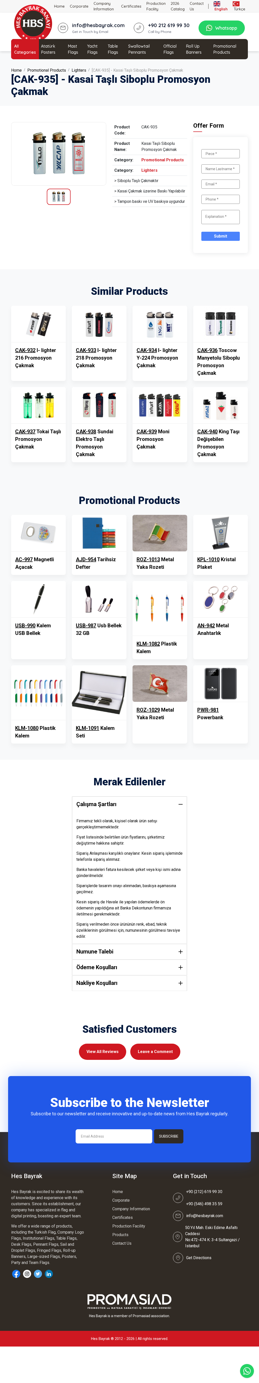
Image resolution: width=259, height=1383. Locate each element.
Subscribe (168, 1136)
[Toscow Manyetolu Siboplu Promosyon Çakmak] (220, 324)
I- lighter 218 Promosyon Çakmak (96, 357)
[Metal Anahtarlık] (220, 599)
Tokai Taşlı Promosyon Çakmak (38, 439)
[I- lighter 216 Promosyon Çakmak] (38, 324)
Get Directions (198, 1257)
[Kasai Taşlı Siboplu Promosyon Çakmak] (58, 153)
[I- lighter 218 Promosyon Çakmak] (99, 324)
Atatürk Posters (48, 49)
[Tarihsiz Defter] (99, 533)
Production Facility (156, 6)
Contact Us (197, 6)
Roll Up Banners (194, 49)
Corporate (79, 6)
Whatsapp (226, 28)
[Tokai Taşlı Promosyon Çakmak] (38, 405)
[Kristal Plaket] (220, 533)
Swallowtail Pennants (139, 49)
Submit (220, 236)
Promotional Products (224, 49)
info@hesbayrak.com (204, 1215)
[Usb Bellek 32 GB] (99, 599)
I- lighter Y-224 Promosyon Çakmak (157, 357)
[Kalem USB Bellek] (38, 599)
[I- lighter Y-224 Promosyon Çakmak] (160, 324)
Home (59, 6)
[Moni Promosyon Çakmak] (160, 405)
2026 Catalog (178, 6)
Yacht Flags (92, 49)
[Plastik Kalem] (160, 608)
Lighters (79, 70)
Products (120, 1234)
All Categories (25, 49)
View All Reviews (103, 1051)
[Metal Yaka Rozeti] (160, 533)
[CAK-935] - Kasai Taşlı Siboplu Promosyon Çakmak (137, 70)
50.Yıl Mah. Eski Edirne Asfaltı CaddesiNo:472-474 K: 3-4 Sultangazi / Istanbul (212, 1236)
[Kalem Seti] (99, 692)
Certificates (131, 6)
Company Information (104, 6)
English (220, 9)
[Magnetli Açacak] (38, 533)
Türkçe (239, 9)
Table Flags (113, 49)
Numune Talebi (94, 951)
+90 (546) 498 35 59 (204, 1203)
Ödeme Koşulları (96, 967)
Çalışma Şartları (96, 804)
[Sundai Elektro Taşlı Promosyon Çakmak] (99, 405)
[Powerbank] (220, 683)
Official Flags (170, 49)
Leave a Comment (155, 1051)
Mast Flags (73, 49)
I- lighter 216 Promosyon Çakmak (35, 357)
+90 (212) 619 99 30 (204, 1191)
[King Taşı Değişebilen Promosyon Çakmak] (220, 405)
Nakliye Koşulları (97, 983)
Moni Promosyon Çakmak (153, 439)
